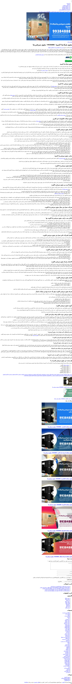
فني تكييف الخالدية (66, 5)
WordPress (26, 682)
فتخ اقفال (68, 647)
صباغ (69, 643)
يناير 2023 (68, 600)
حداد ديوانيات (67, 635)
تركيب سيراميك (67, 623)
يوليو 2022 (68, 604)
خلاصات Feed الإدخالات (65, 678)
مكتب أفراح (67, 664)
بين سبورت (68, 619)
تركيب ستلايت (67, 622)
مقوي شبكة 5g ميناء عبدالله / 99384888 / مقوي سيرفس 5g (59, 556)
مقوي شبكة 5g (54, 86)
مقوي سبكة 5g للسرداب (39, 374)
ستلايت (68, 642)
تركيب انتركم (67, 620)
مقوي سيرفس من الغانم (59, 193)
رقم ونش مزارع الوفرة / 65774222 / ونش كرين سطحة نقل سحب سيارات (56, 588)
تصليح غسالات (67, 627)
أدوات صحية (67, 613)
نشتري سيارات (67, 668)
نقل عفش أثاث (67, 671)
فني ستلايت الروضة (66, 6)
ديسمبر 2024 (67, 598)
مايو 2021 (68, 605)
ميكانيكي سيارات (66, 665)
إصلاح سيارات (67, 615)
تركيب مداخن (67, 624)
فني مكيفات (67, 655)
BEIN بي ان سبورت (66, 612)
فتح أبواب (68, 646)
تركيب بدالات (67, 621)
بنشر (69, 618)
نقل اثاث (68, 669)
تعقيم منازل (67, 628)
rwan (71, 47)
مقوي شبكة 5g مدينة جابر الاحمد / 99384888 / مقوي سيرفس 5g (58, 452)
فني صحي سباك (67, 651)
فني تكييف (68, 648)
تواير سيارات (67, 630)
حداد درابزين (67, 632)
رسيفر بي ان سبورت (66, 639)
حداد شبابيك (67, 636)
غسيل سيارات (67, 645)
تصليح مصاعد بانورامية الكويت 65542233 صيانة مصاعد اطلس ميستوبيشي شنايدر (55, 587)
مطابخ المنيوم (67, 661)
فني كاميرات (67, 653)
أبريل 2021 (68, 606)
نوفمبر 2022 (67, 602)
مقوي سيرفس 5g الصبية (19, 374)
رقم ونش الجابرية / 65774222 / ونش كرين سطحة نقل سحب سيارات (57, 590)
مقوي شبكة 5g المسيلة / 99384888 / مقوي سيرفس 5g (60, 530)
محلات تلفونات (67, 660)
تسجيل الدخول (67, 677)
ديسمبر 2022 (67, 601)
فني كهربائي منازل (66, 654)
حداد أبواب (68, 631)
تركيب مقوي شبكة (68, 374)
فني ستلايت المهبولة (66, 8)
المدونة (68, 4)
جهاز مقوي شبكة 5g (54, 374)
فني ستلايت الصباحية (66, 7)
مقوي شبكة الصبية (27, 375)
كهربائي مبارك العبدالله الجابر (64, 9)
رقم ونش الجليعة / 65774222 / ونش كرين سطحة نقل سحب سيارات (57, 589)
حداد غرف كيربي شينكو (65, 637)
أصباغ (69, 614)
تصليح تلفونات (67, 626)
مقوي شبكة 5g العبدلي (39, 54)
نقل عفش (68, 670)
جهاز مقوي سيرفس (61, 374)
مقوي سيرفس (6, 109)
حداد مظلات (67, 638)
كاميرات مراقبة (67, 656)
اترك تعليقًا (50, 47)
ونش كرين (68, 672)
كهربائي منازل (67, 659)
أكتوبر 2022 (68, 603)
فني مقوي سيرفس (47, 374)
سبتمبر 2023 (67, 599)
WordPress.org (67, 680)
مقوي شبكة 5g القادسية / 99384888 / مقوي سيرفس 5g (59, 478)
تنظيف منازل (67, 629)
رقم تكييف (68, 640)
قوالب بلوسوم (36, 682)
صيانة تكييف (67, 644)
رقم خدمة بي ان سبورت (65, 641)
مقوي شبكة (70, 41)
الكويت (63, 682)
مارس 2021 (67, 607)
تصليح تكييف (67, 625)
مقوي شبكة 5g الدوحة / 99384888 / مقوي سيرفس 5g (60, 504)
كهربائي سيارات (67, 658)
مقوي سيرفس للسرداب (62, 375)
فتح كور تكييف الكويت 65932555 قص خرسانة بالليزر (60, 586)
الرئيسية (68, 3)
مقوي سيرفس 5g (44, 70)
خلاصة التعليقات (67, 679)
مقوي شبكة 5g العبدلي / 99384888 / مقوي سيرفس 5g (60, 426)
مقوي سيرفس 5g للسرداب (9, 374)
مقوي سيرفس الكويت (61, 115)
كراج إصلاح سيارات (66, 657)
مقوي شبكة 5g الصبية (35, 375)
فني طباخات (67, 652)
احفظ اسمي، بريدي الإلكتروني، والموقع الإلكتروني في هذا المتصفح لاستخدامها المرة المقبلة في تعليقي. (52, 577)
